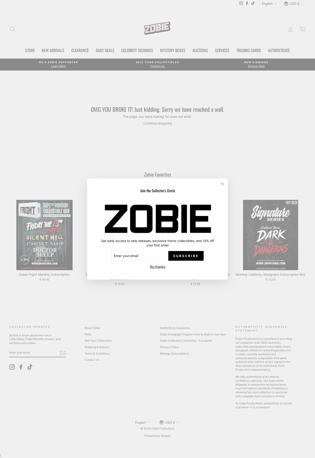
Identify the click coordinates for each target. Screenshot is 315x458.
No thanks (157, 267)
